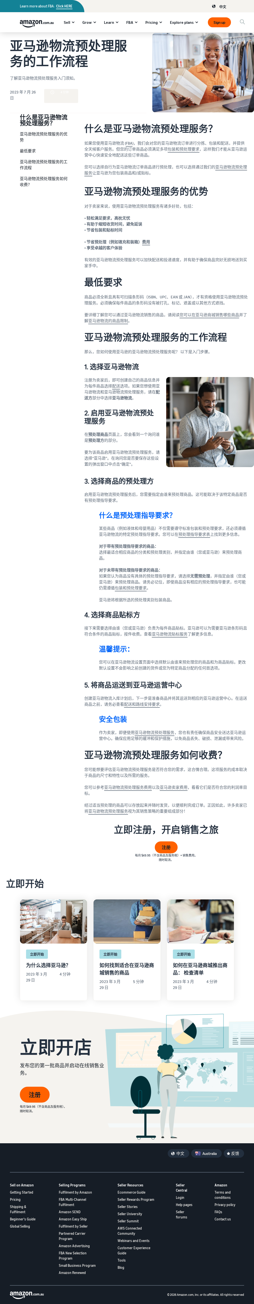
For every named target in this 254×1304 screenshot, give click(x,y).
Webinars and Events (134, 1241)
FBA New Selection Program (73, 1255)
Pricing (151, 22)
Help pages (184, 1205)
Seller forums (181, 1214)
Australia (209, 1153)
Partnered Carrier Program (72, 1236)
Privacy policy (225, 1205)
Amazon (221, 1185)
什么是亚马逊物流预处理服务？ (43, 120)
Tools (122, 1260)
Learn (109, 22)
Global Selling (20, 1226)
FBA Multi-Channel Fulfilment (72, 1202)
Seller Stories (128, 1207)
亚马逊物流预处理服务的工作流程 (43, 164)
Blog (121, 1267)
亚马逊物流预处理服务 (154, 732)
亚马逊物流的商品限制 (108, 320)
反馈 (235, 1153)
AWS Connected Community (130, 1231)
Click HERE (64, 6)
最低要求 (28, 150)
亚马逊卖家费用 (174, 787)
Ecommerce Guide (131, 1192)
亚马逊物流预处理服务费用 (128, 787)
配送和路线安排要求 (142, 704)
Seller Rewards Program (136, 1199)
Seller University (130, 1214)
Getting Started (21, 1192)
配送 (116, 385)
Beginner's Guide (22, 1219)
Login (180, 1197)
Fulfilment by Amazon (75, 1192)
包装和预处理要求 (183, 149)
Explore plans (182, 22)
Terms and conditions (223, 1195)
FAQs (218, 1212)
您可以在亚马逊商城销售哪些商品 (209, 314)
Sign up (219, 22)
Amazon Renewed (72, 1273)
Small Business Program (77, 1265)
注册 (166, 847)
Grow (87, 22)
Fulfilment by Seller (73, 1226)
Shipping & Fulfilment (18, 1209)
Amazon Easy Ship (73, 1219)
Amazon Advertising (74, 1246)
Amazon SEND (70, 1212)
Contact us (223, 1219)
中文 (222, 6)
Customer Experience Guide (134, 1250)
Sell (67, 22)
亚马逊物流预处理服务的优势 (43, 136)
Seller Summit (128, 1221)
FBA (129, 22)
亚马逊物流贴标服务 (170, 634)
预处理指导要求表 (194, 534)
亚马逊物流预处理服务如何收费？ (43, 181)
